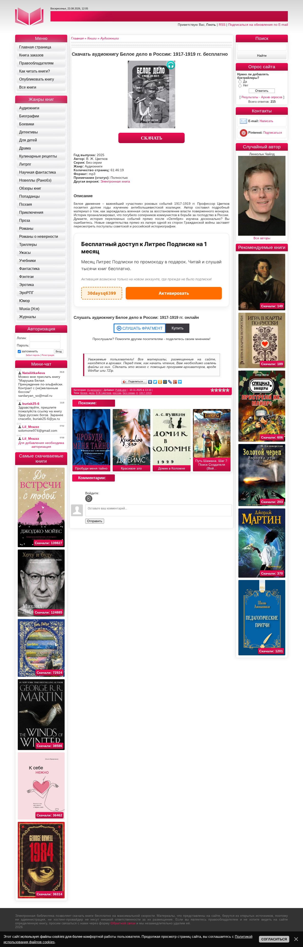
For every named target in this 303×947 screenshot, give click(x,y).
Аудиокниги (94, 389)
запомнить (30, 351)
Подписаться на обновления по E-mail (258, 24)
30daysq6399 (101, 291)
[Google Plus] (175, 382)
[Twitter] (155, 382)
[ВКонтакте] (150, 382)
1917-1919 (145, 393)
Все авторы (262, 238)
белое (83, 393)
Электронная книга (115, 181)
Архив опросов (271, 97)
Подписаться (272, 132)
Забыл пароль (33, 355)
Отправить (94, 521)
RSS (222, 24)
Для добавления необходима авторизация (41, 444)
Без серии (129, 393)
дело (91, 393)
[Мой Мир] (165, 382)
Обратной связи (123, 923)
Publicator (121, 389)
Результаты (249, 97)
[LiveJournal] (170, 382)
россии (117, 393)
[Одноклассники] (160, 382)
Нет (245, 85)
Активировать (174, 293)
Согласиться (274, 939)
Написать (266, 121)
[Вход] (88, 498)
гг (137, 393)
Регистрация (48, 355)
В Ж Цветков (103, 393)
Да (245, 81)
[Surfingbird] (180, 382)
